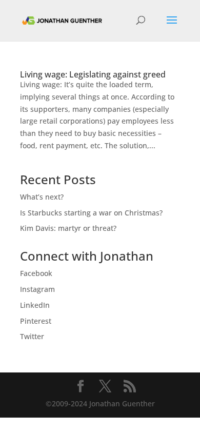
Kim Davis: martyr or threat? (68, 228)
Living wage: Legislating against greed (93, 74)
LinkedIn (35, 305)
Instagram (37, 289)
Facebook (36, 273)
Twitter (32, 336)
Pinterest (35, 321)
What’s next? (42, 197)
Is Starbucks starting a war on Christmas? (91, 213)
